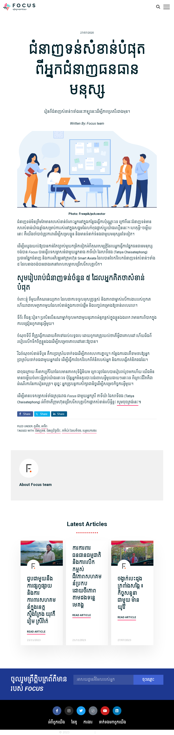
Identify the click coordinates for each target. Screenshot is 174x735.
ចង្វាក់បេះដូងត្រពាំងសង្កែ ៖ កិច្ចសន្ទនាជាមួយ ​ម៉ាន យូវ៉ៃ (130, 593)
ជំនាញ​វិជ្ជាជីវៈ (53, 430)
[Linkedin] (117, 710)
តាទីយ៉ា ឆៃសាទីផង (71, 430)
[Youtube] (105, 710)
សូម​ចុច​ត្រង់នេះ (127, 402)
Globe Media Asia (82, 732)
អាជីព (44, 426)
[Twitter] (81, 710)
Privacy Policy (105, 732)
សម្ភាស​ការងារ (90, 430)
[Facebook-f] (57, 710)
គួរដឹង (37, 426)
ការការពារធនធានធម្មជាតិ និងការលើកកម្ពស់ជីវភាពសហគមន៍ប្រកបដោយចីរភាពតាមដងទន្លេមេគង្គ (87, 576)
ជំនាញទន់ (40, 430)
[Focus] (19, 8)
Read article (36, 632)
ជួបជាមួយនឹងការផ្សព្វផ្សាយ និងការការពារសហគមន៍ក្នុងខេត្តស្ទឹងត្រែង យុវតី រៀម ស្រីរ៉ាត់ (41, 600)
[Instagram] (69, 710)
